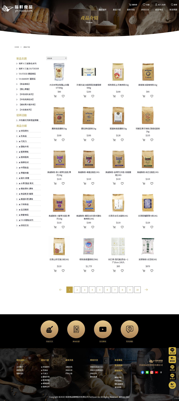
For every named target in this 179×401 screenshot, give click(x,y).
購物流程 (118, 377)
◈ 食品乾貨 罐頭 (26, 193)
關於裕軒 (103, 9)
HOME (17, 47)
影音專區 (159, 9)
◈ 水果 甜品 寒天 (26, 183)
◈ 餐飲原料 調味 (26, 188)
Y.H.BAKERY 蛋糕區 (27, 78)
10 (137, 289)
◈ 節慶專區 (24, 214)
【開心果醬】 (25, 89)
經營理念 (19, 370)
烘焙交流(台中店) (96, 367)
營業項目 (19, 373)
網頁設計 (122, 397)
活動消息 (69, 367)
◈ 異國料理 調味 (26, 199)
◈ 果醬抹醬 (24, 172)
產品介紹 (117, 9)
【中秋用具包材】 (26, 99)
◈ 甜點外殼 (24, 146)
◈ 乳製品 (23, 135)
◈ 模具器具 (24, 156)
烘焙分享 (93, 373)
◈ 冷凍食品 (24, 204)
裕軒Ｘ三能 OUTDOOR (29, 68)
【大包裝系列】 (26, 109)
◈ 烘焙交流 (24, 225)
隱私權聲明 (119, 384)
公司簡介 (19, 367)
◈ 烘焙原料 (24, 130)
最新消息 (131, 9)
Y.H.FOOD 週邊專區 (27, 73)
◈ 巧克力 (23, 141)
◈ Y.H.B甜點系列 (26, 220)
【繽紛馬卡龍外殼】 (27, 104)
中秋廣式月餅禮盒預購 (28, 120)
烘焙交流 (145, 9)
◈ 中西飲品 (24, 167)
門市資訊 (118, 380)
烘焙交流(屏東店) (96, 370)
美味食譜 (93, 376)
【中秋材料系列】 (26, 94)
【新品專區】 (25, 83)
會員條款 (118, 387)
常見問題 (173, 9)
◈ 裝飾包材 (24, 162)
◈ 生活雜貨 (24, 209)
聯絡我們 (118, 370)
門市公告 (69, 373)
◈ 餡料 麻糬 (24, 177)
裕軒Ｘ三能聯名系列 (27, 63)
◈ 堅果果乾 (24, 151)
